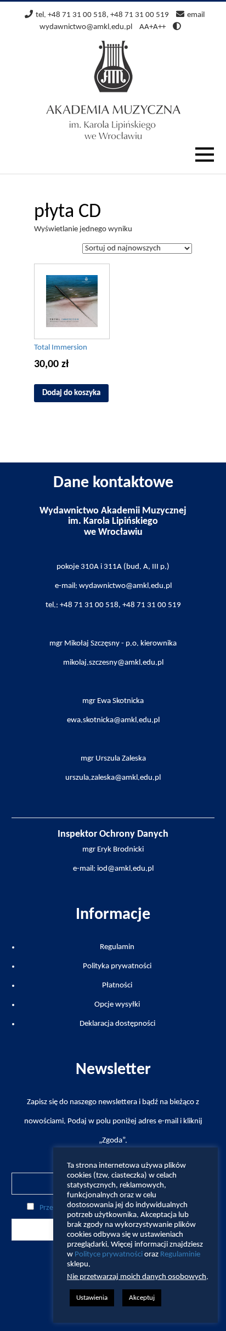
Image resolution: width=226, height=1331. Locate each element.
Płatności (117, 985)
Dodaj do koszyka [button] (71, 393)
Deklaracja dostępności (117, 1024)
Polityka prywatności (117, 966)
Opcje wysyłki (117, 1005)
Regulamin (117, 947)
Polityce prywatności (109, 1254)
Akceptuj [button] (142, 1297)
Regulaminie (180, 1254)
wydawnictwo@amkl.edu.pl (85, 27)
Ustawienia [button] (92, 1297)
